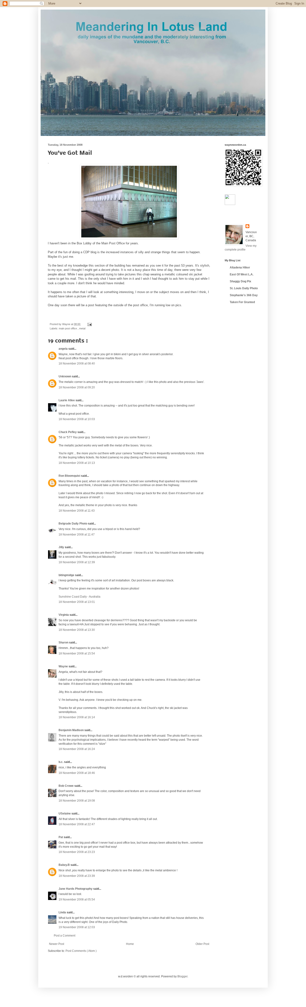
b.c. (61, 762)
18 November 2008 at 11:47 (77, 534)
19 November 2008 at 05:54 (77, 899)
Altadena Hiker (240, 267)
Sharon (64, 642)
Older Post (202, 944)
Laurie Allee (67, 400)
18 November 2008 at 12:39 (77, 562)
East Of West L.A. (241, 274)
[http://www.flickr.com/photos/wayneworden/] (230, 204)
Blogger (182, 976)
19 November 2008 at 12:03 (77, 927)
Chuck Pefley (68, 432)
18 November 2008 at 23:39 (77, 876)
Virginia (64, 614)
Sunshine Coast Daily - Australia (79, 596)
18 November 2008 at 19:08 (77, 800)
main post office (68, 328)
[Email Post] (89, 324)
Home (130, 944)
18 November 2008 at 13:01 (77, 602)
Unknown (65, 376)
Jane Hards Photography (76, 888)
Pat (61, 837)
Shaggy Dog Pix (240, 281)
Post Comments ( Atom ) (81, 951)
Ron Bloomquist (70, 475)
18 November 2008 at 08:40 (77, 363)
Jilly (62, 547)
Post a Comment (64, 935)
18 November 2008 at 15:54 (77, 653)
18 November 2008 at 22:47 (77, 824)
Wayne (64, 666)
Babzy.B (65, 865)
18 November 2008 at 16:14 (77, 717)
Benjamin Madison (71, 730)
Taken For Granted (242, 302)
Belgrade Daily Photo (73, 523)
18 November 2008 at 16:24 (77, 749)
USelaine (65, 813)
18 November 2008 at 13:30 (77, 630)
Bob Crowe (66, 785)
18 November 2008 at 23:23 (77, 852)
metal (82, 328)
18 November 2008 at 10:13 (77, 463)
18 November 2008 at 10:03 (77, 419)
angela (63, 348)
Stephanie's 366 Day (244, 295)
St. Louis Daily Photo (244, 288)
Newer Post (56, 944)
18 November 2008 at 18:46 (77, 773)
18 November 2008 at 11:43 (77, 510)
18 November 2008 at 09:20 (77, 387)
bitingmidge (67, 575)
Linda (63, 912)
